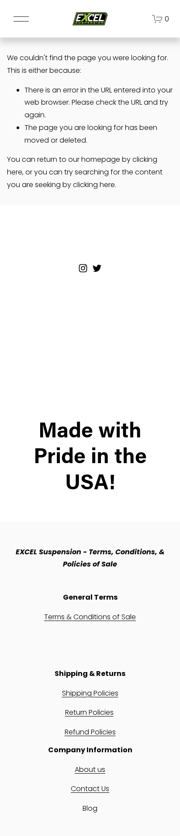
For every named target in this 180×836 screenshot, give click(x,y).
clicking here (94, 185)
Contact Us (90, 789)
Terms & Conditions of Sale (90, 617)
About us (90, 769)
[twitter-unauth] (97, 268)
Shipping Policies (90, 693)
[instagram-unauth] (83, 268)
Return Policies (89, 712)
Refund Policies (90, 732)
